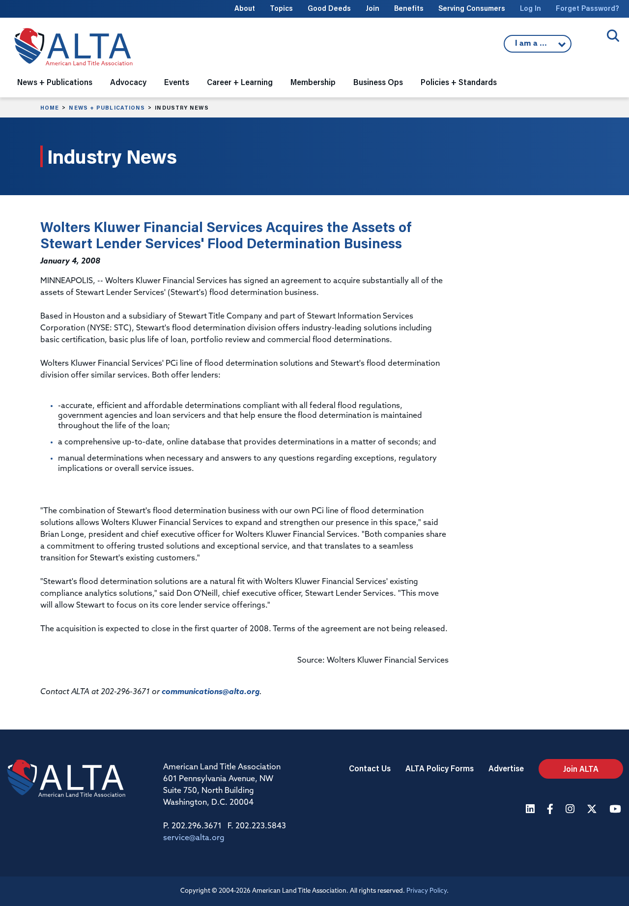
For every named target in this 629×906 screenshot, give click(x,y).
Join (372, 8)
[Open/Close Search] (613, 35)
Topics (281, 8)
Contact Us (370, 768)
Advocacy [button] (128, 82)
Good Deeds (329, 8)
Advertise (506, 768)
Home (49, 107)
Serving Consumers (471, 8)
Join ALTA (581, 768)
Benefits (409, 8)
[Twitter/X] (593, 810)
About (244, 8)
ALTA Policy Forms (439, 768)
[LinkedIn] (531, 810)
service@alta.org (194, 838)
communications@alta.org (210, 692)
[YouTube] (616, 810)
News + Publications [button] (54, 82)
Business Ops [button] (378, 82)
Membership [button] (313, 82)
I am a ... (532, 46)
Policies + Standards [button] (459, 82)
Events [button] (176, 82)
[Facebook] (551, 810)
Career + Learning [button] (240, 82)
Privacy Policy (426, 891)
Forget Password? (587, 8)
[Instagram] (571, 810)
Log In (530, 8)
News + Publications (107, 107)
